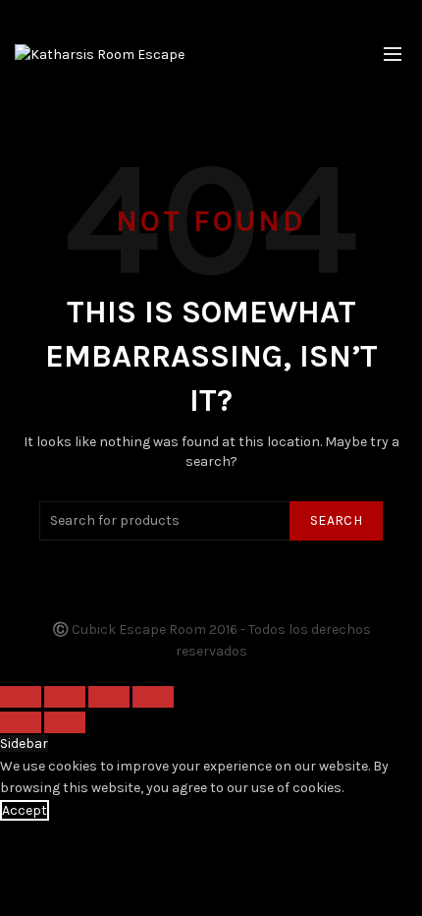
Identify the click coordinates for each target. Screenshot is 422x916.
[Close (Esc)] (20, 697)
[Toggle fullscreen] (109, 697)
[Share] (64, 697)
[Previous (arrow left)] (20, 722)
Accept (24, 810)
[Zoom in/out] (153, 697)
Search (336, 520)
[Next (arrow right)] (64, 722)
